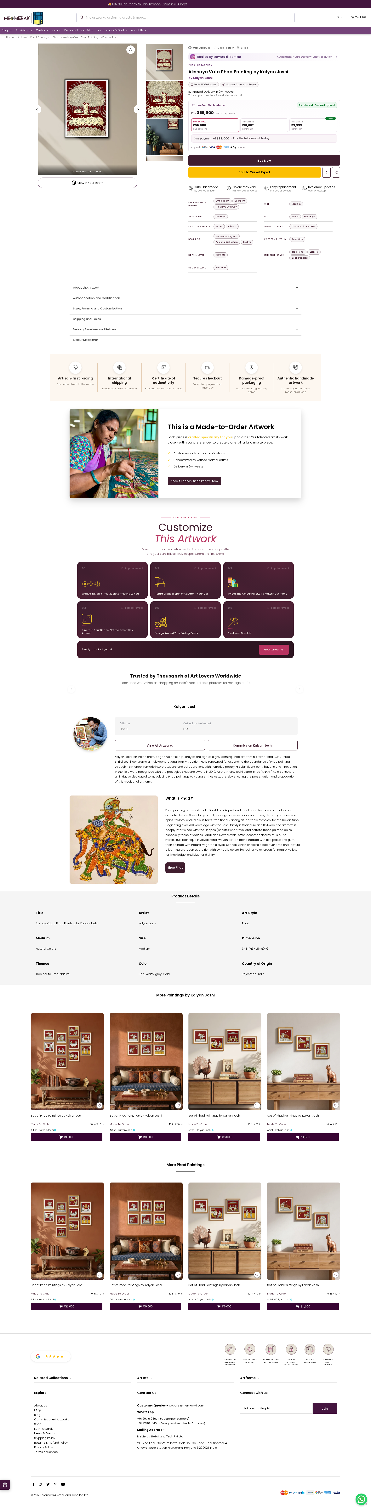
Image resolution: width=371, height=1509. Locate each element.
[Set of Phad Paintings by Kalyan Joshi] (67, 1061)
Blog (37, 1415)
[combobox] (185, 17)
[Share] (336, 172)
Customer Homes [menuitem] (48, 30)
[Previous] (37, 109)
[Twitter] (48, 1484)
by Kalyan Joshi (200, 78)
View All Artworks (160, 745)
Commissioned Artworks (51, 1419)
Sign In (341, 17)
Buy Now (264, 161)
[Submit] (81, 17)
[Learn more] (215, 47)
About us (40, 1405)
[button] (264, 57)
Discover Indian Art (77, 30)
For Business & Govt (110, 30)
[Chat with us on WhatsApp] (361, 1499)
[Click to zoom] (130, 49)
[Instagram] (40, 1484)
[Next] (138, 109)
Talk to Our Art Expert (254, 172)
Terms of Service (46, 1452)
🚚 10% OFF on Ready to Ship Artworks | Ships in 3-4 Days (185, 4)
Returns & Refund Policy (51, 1443)
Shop (5, 30)
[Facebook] (33, 1484)
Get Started (271, 649)
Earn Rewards (43, 1429)
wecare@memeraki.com (186, 1405)
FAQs (37, 1410)
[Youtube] (63, 1484)
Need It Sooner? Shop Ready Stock (194, 481)
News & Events (44, 1433)
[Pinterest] (55, 1484)
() (360, 17)
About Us (137, 30)
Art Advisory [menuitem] (24, 30)
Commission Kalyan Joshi (252, 745)
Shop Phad (175, 868)
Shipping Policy (44, 1438)
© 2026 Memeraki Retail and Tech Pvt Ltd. (60, 1495)
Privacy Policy (43, 1447)
